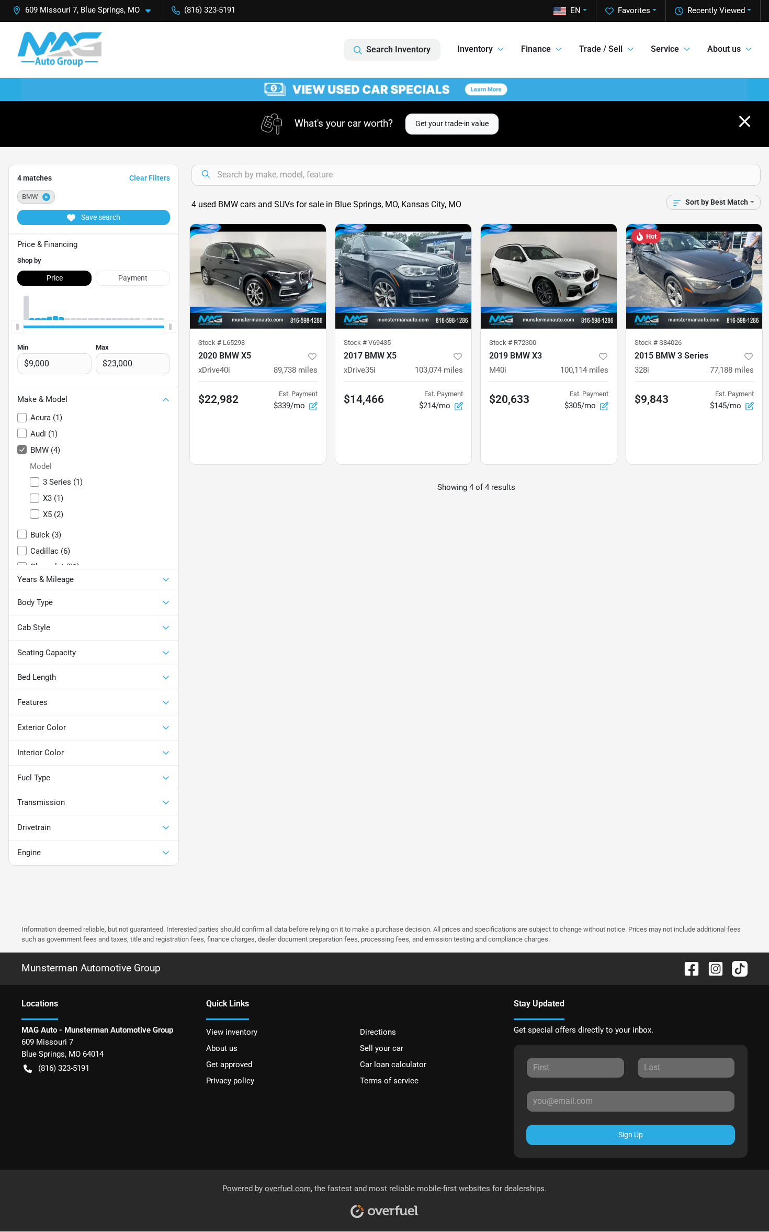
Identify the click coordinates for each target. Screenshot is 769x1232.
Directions (378, 1032)
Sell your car (381, 1048)
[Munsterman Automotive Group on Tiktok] (735, 968)
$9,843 (652, 399)
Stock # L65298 (221, 342)
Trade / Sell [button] (601, 49)
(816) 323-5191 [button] (209, 10)
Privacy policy (230, 1080)
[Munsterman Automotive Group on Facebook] (687, 968)
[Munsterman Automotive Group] (60, 49)
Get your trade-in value (452, 123)
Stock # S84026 (658, 342)
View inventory (231, 1032)
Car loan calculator (393, 1064)
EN (575, 10)
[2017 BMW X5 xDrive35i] (403, 276)
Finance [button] (536, 49)
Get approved (229, 1064)
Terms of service (389, 1080)
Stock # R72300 (512, 342)
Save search (100, 217)
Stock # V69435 (367, 342)
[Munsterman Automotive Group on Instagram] (711, 968)
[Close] (745, 121)
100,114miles (584, 370)
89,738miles (296, 370)
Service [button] (665, 49)
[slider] (17, 326)
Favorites (634, 10)
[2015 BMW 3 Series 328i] (694, 276)
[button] (85, 10)
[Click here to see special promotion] (384, 89)
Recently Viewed (716, 10)
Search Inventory (398, 49)
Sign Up (630, 1134)
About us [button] (724, 49)
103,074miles (439, 370)
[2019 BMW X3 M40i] (549, 276)
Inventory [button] (475, 49)
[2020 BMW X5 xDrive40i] (258, 276)
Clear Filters (149, 178)
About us (222, 1048)
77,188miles (732, 370)
